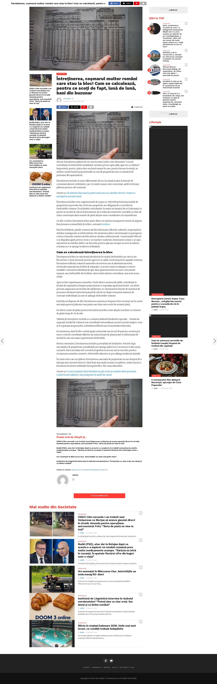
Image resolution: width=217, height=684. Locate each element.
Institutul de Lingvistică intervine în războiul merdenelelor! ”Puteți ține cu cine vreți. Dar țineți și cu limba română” (40, 191)
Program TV (97, 667)
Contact (86, 667)
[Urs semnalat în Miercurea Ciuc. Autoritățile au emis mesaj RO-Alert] (40, 158)
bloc (79, 470)
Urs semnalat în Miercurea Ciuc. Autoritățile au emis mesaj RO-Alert (38, 164)
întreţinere (94, 470)
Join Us (115, 667)
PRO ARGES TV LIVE (126, 667)
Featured (85, 470)
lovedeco (105, 224)
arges (74, 470)
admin (68, 98)
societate (104, 470)
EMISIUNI (106, 667)
